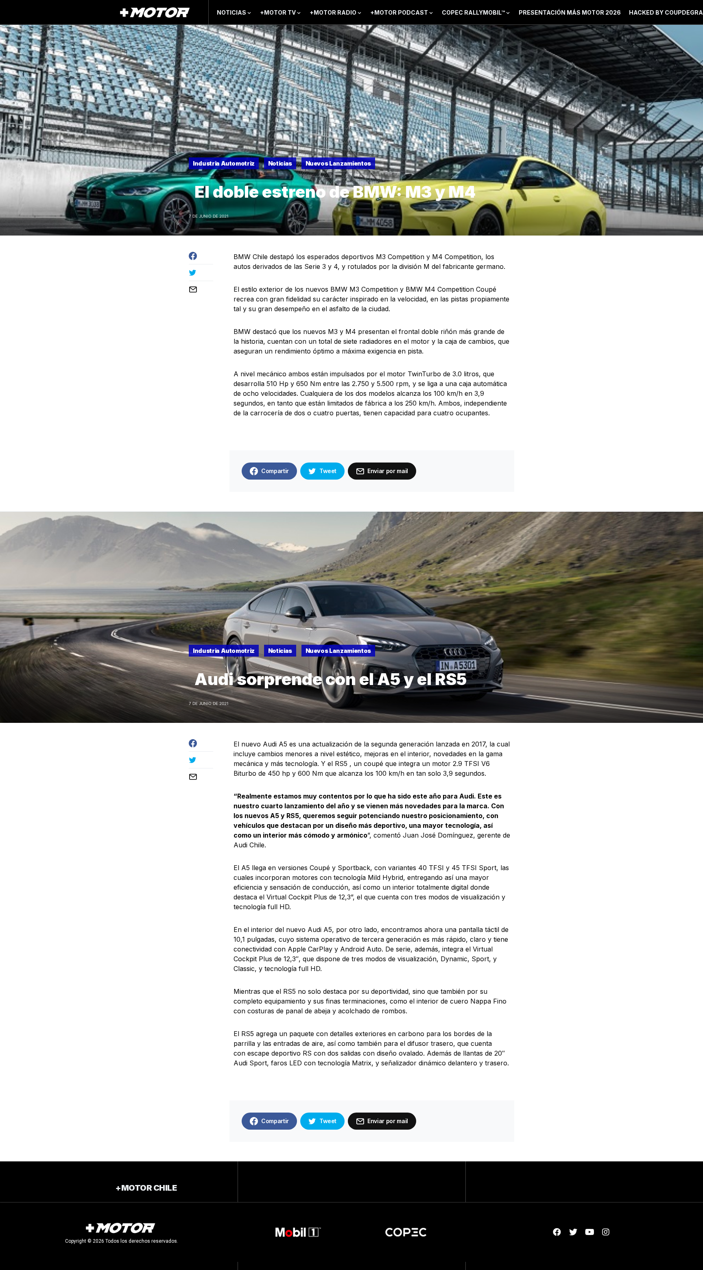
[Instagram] (606, 1232)
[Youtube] (589, 1232)
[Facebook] (557, 1232)
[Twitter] (573, 1232)
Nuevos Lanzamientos (338, 163)
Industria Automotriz (224, 163)
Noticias (280, 163)
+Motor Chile (146, 1188)
